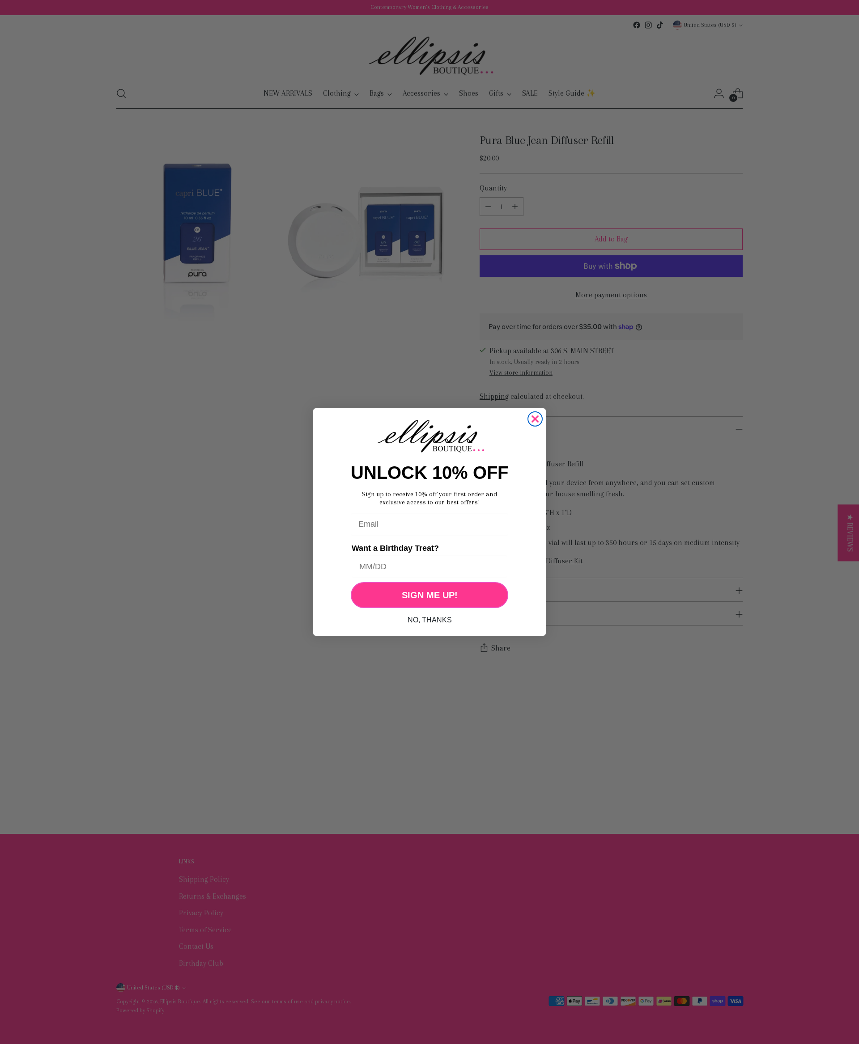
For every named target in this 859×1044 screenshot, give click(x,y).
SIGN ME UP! (430, 595)
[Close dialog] (535, 419)
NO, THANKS (430, 620)
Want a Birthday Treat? (395, 547)
